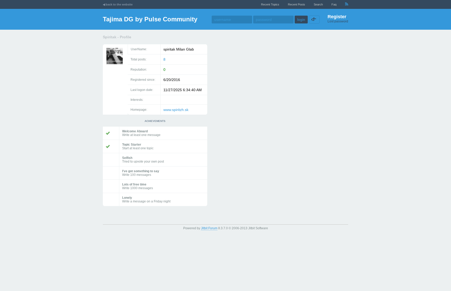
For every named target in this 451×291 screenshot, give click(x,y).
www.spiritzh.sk (175, 110)
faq (333, 4)
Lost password (338, 21)
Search (318, 4)
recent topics (270, 4)
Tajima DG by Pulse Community (150, 19)
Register (337, 16)
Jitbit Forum (209, 228)
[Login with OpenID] (313, 19)
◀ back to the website (118, 4)
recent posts (296, 4)
